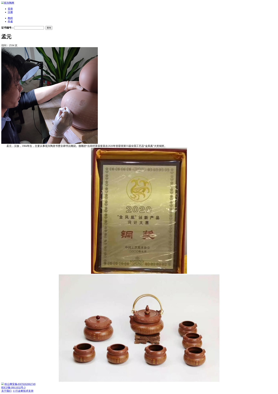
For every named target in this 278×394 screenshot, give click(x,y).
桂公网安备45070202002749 (20, 384)
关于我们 (6, 390)
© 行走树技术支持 (23, 390)
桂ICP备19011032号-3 (13, 387)
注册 (10, 12)
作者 (10, 21)
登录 (10, 8)
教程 (10, 18)
